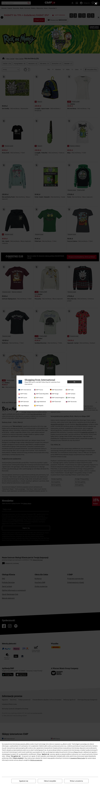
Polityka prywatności (36, 760)
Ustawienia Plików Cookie (77, 758)
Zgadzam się (23, 781)
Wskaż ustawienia (76, 781)
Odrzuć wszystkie (50, 781)
